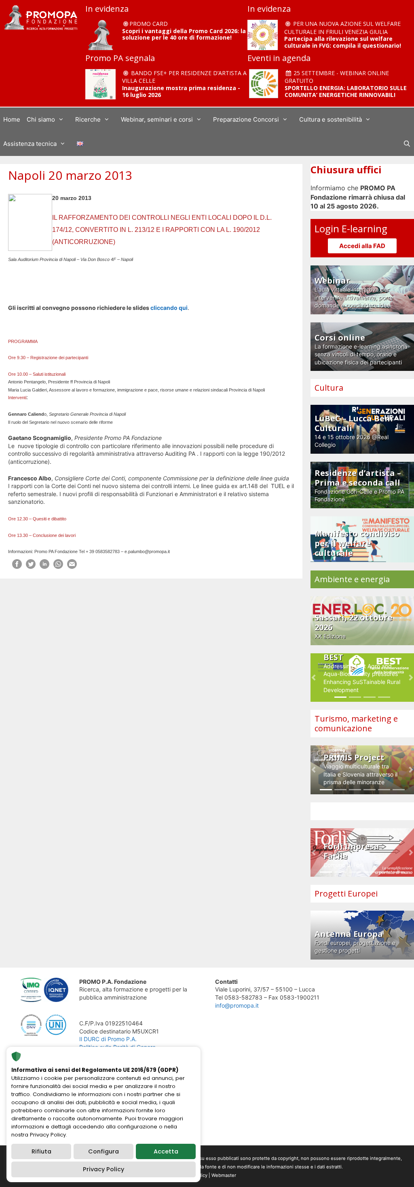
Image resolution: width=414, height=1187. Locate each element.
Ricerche (88, 119)
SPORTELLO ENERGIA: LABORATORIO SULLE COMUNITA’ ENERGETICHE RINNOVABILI (346, 91)
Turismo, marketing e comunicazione (356, 723)
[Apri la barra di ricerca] (407, 144)
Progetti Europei (346, 893)
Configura (103, 1151)
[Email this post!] (72, 566)
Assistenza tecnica (30, 143)
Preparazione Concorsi (246, 119)
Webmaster (223, 1175)
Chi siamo (41, 119)
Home (11, 119)
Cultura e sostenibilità (330, 119)
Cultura (329, 387)
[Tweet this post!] (31, 566)
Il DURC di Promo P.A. (108, 1038)
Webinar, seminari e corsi (157, 119)
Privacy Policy (103, 1169)
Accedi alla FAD (362, 246)
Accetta (166, 1151)
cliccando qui (169, 307)
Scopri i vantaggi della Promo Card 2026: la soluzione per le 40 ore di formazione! (184, 34)
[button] (313, 677)
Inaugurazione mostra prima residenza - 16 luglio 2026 (181, 91)
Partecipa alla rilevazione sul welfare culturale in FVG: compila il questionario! (342, 42)
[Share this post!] (17, 566)
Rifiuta (41, 1151)
